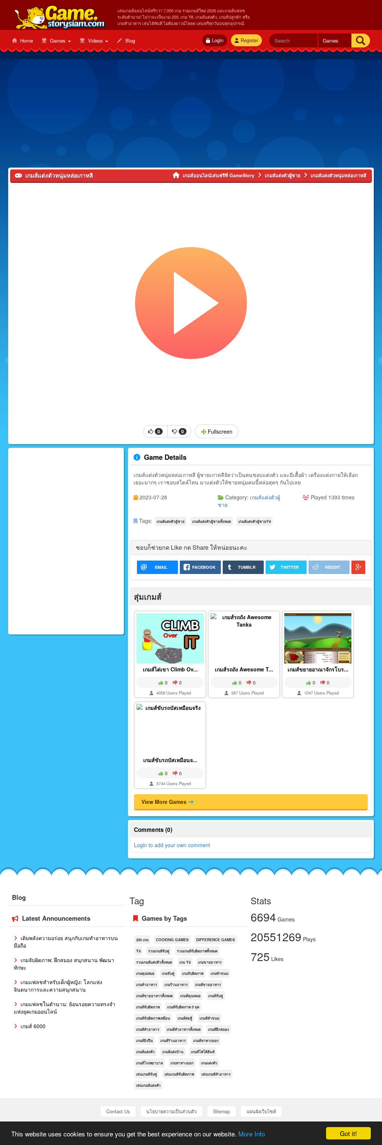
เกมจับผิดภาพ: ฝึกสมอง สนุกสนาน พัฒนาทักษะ (64, 963)
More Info (251, 1133)
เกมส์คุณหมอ (190, 995)
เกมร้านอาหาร (176, 984)
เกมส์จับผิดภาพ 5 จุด (183, 1007)
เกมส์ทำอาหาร (147, 1029)
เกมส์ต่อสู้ (185, 1018)
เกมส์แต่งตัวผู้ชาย (171, 521)
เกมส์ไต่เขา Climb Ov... (170, 669)
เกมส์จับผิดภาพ (148, 1007)
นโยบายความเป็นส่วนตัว (171, 1111)
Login (217, 40)
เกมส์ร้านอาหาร (173, 1040)
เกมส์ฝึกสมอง (218, 1029)
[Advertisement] (191, 115)
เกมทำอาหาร (146, 984)
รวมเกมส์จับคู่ (158, 951)
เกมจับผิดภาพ (192, 973)
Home (26, 40)
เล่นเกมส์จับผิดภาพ (179, 1074)
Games (57, 40)
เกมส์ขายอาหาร (208, 984)
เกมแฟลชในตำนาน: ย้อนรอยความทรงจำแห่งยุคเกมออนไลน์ (64, 1007)
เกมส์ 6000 (32, 1026)
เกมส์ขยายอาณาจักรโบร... (318, 669)
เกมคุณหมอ (145, 973)
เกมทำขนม (219, 973)
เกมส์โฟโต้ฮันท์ (203, 1051)
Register (249, 40)
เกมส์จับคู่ (215, 995)
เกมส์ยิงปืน (144, 1040)
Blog (129, 40)
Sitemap (221, 1111)
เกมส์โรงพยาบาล (149, 1063)
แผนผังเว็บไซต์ (261, 1111)
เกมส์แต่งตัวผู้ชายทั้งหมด (211, 521)
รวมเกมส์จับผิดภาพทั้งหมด (197, 951)
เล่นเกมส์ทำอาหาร (216, 1074)
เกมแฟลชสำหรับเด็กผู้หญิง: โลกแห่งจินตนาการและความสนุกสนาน (58, 985)
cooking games (172, 939)
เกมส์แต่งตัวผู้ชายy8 (254, 521)
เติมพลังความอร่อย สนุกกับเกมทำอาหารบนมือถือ (66, 941)
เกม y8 (185, 962)
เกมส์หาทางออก (206, 1040)
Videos (95, 40)
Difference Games (215, 939)
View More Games (164, 801)
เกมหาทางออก (182, 1063)
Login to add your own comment (172, 845)
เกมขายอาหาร (210, 962)
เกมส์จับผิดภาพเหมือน (153, 1018)
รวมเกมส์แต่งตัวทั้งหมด (154, 962)
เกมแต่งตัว (209, 1063)
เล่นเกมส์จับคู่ (146, 1074)
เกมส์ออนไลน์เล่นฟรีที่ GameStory (59, 15)
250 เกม (142, 939)
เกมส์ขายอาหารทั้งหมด (154, 995)
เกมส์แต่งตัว (145, 1051)
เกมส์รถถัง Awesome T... (244, 669)
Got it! (348, 1133)
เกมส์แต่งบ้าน (173, 1051)
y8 (138, 951)
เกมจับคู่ (168, 973)
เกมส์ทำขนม (209, 1018)
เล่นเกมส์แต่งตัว (148, 1085)
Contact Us (118, 1111)
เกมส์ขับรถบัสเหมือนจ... (170, 760)
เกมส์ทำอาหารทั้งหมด (184, 1029)
